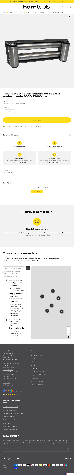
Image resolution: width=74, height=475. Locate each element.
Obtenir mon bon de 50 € (23, 252)
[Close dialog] (61, 219)
